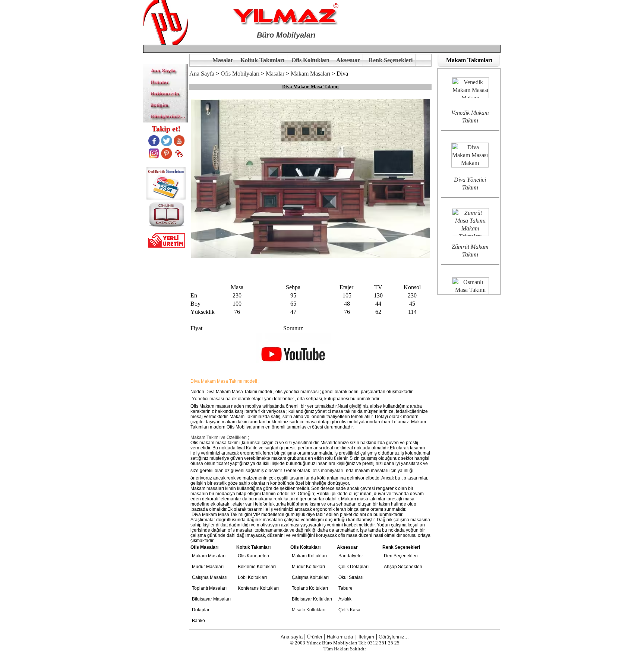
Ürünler (314, 637)
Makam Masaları (310, 73)
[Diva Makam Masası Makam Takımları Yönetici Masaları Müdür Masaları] (470, 137)
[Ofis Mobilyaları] (165, 85)
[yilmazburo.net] (179, 157)
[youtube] (179, 144)
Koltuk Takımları (262, 60)
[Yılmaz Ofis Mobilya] (165, 42)
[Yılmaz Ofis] (165, 74)
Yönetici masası (208, 398)
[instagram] (154, 157)
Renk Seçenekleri (391, 60)
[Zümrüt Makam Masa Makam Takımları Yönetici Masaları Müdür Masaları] (470, 204)
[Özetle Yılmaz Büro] (165, 96)
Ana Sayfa (201, 73)
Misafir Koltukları (308, 609)
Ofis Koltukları (310, 60)
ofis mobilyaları (328, 470)
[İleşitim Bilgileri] (165, 107)
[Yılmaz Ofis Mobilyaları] (286, 15)
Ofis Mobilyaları (240, 73)
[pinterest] (166, 157)
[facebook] (154, 144)
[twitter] (166, 144)
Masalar (222, 60)
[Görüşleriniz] (165, 120)
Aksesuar (348, 60)
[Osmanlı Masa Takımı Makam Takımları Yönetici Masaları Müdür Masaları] (470, 271)
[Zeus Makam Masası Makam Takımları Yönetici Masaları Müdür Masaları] (470, 70)
